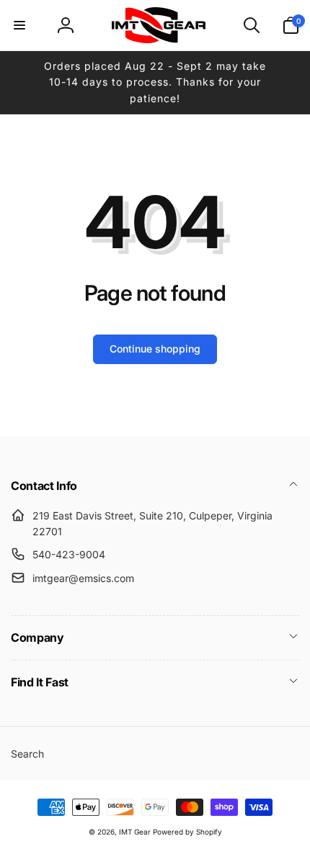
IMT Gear (135, 831)
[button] (19, 25)
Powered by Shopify (187, 831)
